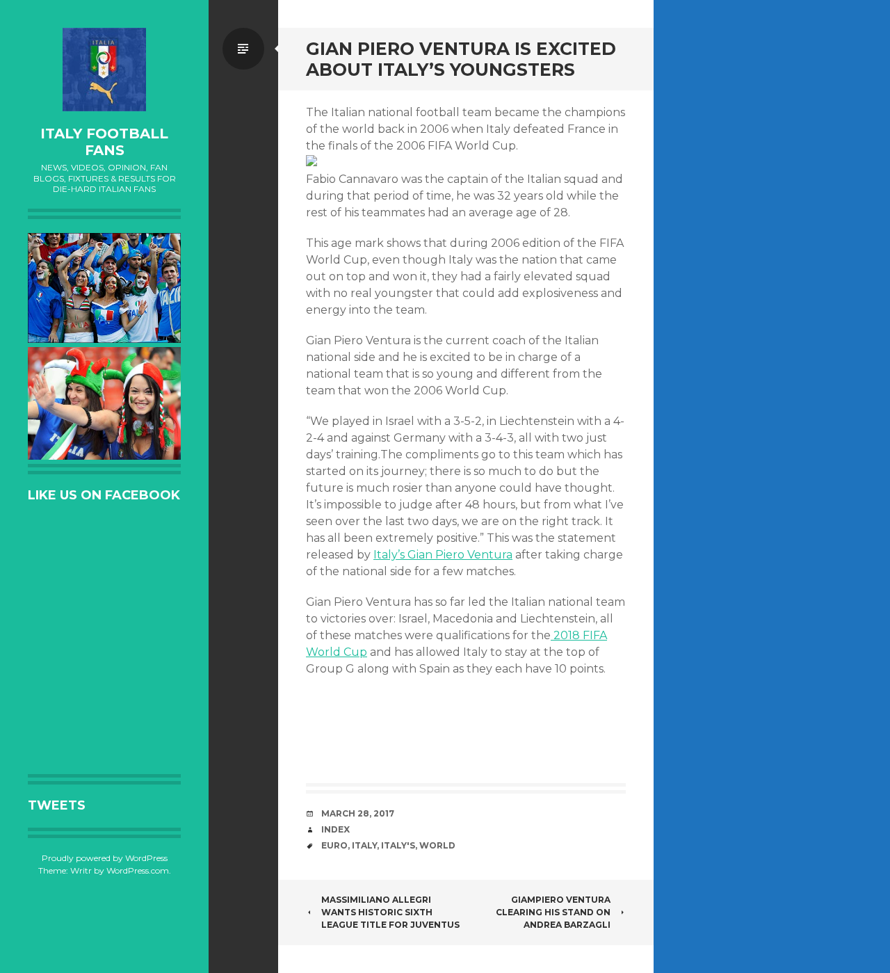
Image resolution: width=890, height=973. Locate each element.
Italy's (398, 845)
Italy (364, 845)
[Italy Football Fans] (104, 69)
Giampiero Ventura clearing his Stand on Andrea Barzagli (553, 912)
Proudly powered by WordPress (105, 858)
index (335, 829)
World (437, 845)
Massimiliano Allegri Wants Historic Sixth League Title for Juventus (390, 912)
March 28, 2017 (357, 813)
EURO (334, 845)
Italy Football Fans (104, 142)
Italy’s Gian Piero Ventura (442, 554)
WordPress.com (137, 870)
